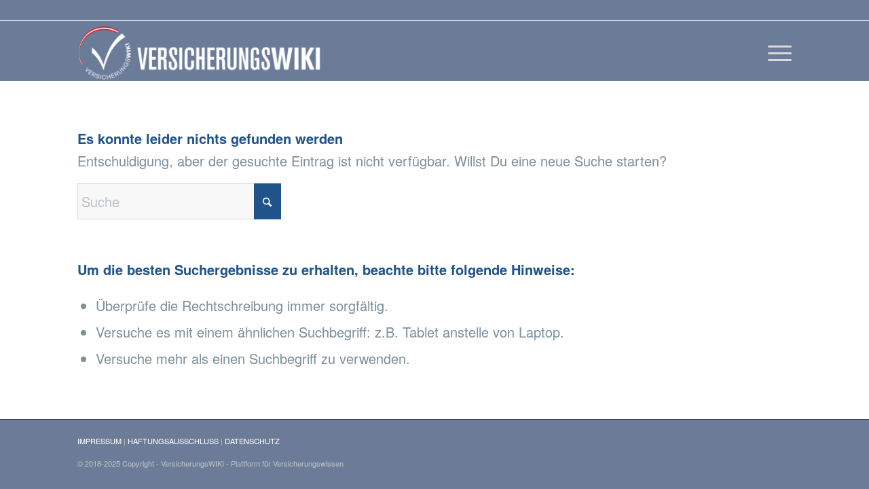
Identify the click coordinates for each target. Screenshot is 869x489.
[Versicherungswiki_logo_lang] (202, 51)
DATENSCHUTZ (252, 440)
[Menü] (775, 51)
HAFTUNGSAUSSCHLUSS (173, 440)
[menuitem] (775, 51)
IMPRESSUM (99, 440)
